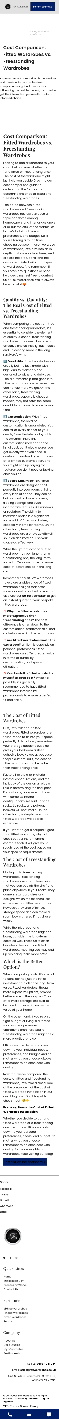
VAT (5, 1406)
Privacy (34, 1406)
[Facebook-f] (10, 1258)
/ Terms (13, 1406)
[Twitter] (4, 1258)
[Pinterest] (16, 1258)
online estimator (34, 596)
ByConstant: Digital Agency (26, 1400)
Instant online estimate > (25, 1162)
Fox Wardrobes (42, 578)
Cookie (24, 1406)
